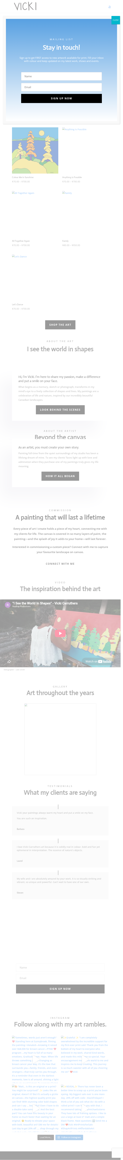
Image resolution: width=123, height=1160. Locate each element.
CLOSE (116, 20)
